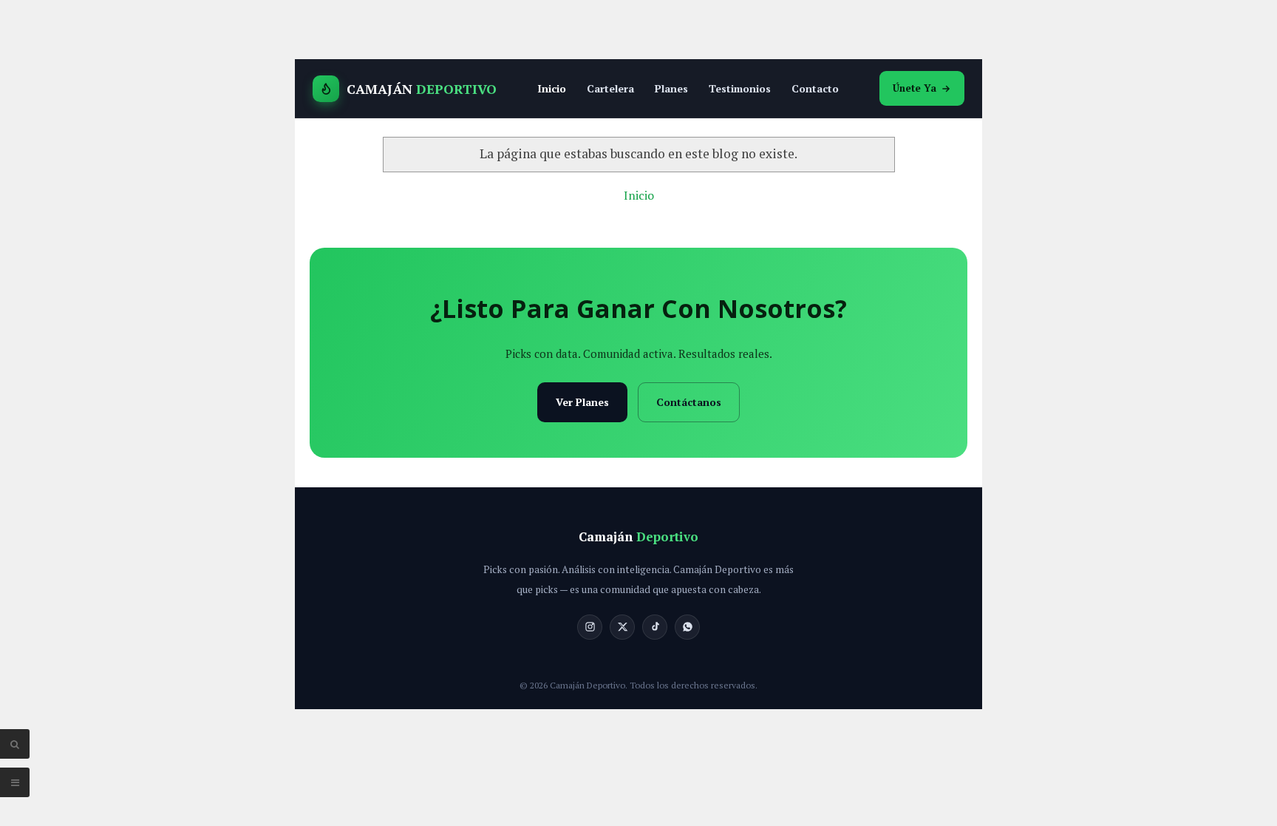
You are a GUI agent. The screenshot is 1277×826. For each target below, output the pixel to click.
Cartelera (610, 88)
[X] (622, 627)
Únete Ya (914, 88)
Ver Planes (582, 402)
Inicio (551, 88)
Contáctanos (688, 402)
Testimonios (740, 88)
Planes (671, 88)
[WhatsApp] (687, 627)
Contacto (815, 88)
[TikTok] (654, 627)
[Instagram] (589, 627)
